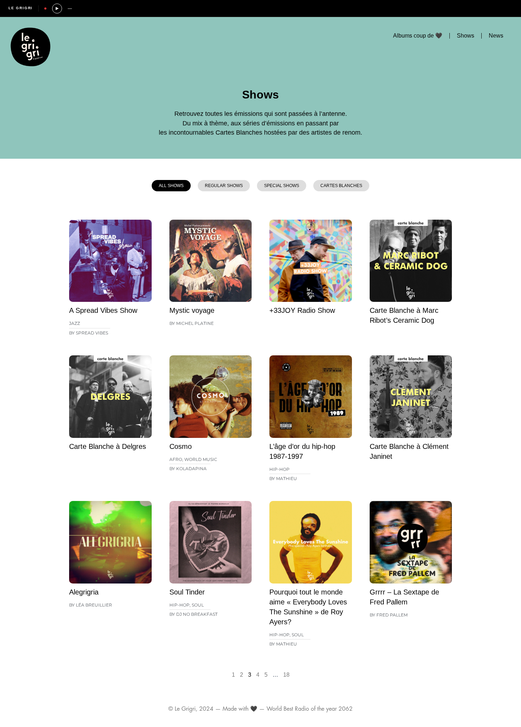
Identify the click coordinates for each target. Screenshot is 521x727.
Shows (465, 36)
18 (286, 675)
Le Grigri (21, 8)
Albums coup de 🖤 (417, 36)
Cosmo (180, 446)
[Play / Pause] (57, 8)
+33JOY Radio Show (302, 310)
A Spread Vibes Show (103, 310)
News (496, 36)
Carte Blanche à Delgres (107, 446)
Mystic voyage (191, 310)
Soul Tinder (187, 592)
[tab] (171, 185)
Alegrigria (84, 592)
